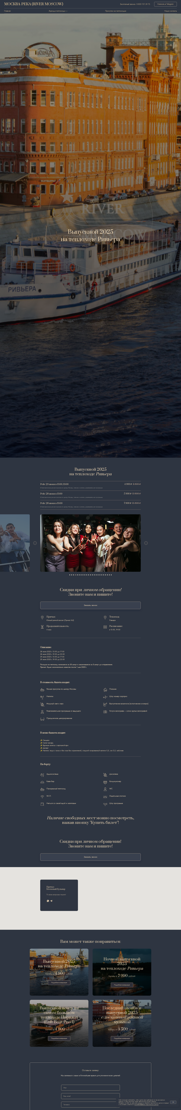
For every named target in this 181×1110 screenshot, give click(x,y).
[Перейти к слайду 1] (69, 574)
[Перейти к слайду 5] (77, 574)
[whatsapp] (48, 901)
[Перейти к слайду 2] (71, 574)
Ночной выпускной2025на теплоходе (122, 964)
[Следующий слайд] (146, 543)
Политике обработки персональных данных (146, 1105)
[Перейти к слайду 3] (73, 574)
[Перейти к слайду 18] (101, 574)
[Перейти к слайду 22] (109, 574)
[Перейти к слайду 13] (92, 574)
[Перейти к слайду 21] (107, 574)
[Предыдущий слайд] (35, 543)
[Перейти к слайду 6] (79, 574)
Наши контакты (170, 11)
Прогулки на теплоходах (115, 11)
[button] (81, 484)
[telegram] (51, 901)
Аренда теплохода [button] (57, 11)
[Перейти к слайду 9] (84, 574)
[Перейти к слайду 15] (96, 574)
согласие (140, 1103)
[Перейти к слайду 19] (103, 574)
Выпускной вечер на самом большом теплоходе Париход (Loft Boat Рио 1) (59, 1015)
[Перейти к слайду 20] (105, 574)
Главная (7, 11)
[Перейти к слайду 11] (88, 574)
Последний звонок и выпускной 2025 (122, 1015)
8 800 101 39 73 (143, 4)
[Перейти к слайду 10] (86, 574)
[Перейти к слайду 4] (75, 574)
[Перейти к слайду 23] (111, 574)
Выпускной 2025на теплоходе (59, 964)
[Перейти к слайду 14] (94, 574)
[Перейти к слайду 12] (90, 574)
